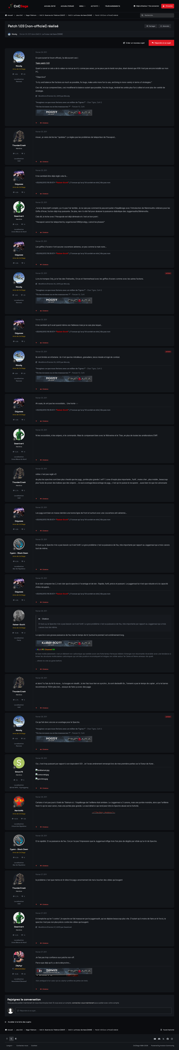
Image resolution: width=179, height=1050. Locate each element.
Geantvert (19, 216)
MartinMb (19, 810)
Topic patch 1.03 (43, 63)
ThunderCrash (19, 145)
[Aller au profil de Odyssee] (19, 175)
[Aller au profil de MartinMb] (19, 801)
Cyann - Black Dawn (19, 553)
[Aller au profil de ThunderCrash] (19, 136)
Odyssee (19, 184)
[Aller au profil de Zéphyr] (19, 956)
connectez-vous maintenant (83, 1003)
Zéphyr (19, 965)
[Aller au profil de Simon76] (19, 763)
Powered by (162, 1046)
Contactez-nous (22, 1046)
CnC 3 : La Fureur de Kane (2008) (49, 34)
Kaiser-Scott (19, 624)
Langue (9, 1046)
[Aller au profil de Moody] (9, 34)
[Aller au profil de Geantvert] (19, 207)
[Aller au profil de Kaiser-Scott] (19, 615)
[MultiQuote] (36, 123)
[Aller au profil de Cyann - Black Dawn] (19, 544)
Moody (14, 34)
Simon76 (19, 772)
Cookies (34, 1046)
